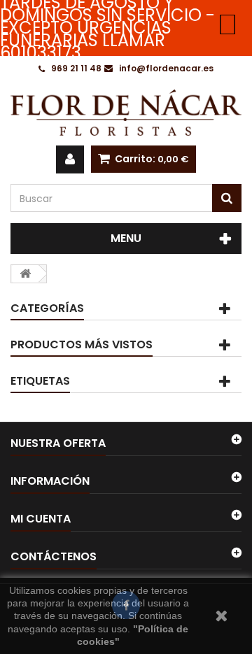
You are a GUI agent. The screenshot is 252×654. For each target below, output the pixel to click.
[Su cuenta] (70, 159)
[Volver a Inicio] (25, 274)
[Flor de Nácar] (125, 113)
